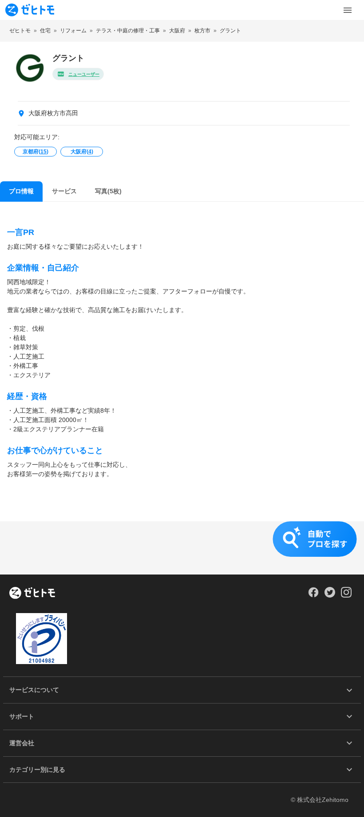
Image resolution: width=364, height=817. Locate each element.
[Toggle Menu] (348, 10)
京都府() (35, 152)
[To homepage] (30, 10)
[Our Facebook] (313, 595)
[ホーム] (32, 593)
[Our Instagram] (346, 595)
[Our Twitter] (329, 595)
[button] (182, 548)
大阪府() (82, 152)
